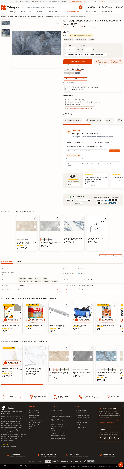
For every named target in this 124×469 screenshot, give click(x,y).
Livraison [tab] (18, 262)
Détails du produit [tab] (7, 262)
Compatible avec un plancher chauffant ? (99, 142)
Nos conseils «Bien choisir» (37, 420)
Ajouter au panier (77, 61)
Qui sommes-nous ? (57, 410)
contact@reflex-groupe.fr (65, 416)
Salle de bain (26, 12)
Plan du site (119, 466)
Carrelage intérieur (81, 410)
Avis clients (54, 431)
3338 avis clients (12, 446)
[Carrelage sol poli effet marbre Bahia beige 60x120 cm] (71, 72)
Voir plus (67, 114)
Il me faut (68, 45)
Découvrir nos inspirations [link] (107, 422)
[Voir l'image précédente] (18, 226)
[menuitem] (5, 23)
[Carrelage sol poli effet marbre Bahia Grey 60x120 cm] (66, 72)
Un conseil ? (99, 1)
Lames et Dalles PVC (54, 12)
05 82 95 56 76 (55, 416)
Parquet (39, 12)
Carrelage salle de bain (82, 415)
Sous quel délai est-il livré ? (94, 146)
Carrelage (12, 12)
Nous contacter (56, 414)
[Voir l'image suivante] (35, 226)
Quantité (83, 46)
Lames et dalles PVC (81, 422)
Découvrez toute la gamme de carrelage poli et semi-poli (79, 108)
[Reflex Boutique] (10, 7)
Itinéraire (53, 428)
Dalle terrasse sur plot (82, 418)
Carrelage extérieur (81, 413)
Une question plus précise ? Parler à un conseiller (79, 159)
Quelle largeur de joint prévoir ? (75, 146)
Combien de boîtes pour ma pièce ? (76, 142)
